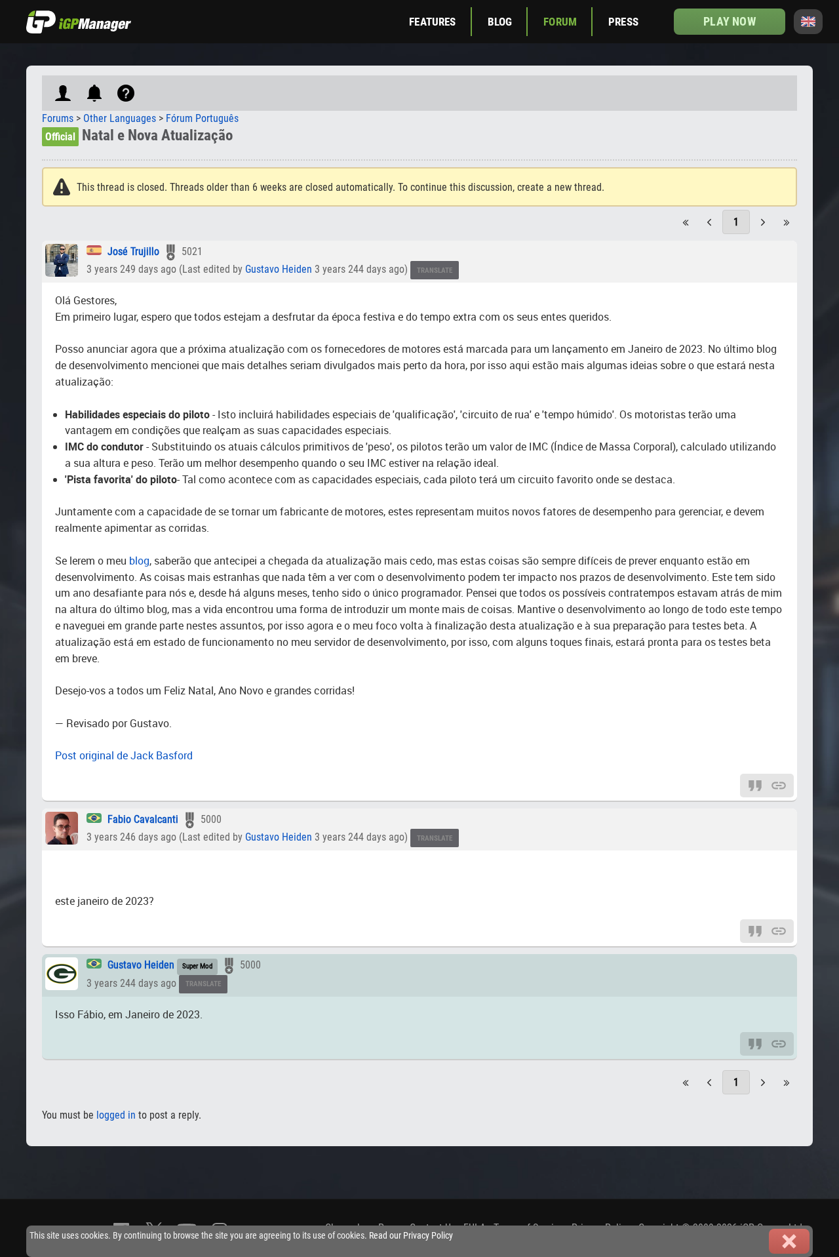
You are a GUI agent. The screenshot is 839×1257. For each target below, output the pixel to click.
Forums (57, 118)
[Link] (778, 784)
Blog (500, 21)
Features (432, 21)
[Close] (789, 1241)
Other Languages (119, 118)
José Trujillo (133, 251)
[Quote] (755, 784)
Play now (729, 21)
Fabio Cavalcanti (142, 819)
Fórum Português (202, 118)
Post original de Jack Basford (124, 755)
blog (139, 560)
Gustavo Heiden (278, 269)
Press (623, 21)
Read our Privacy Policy (411, 1235)
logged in (116, 1115)
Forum (560, 21)
